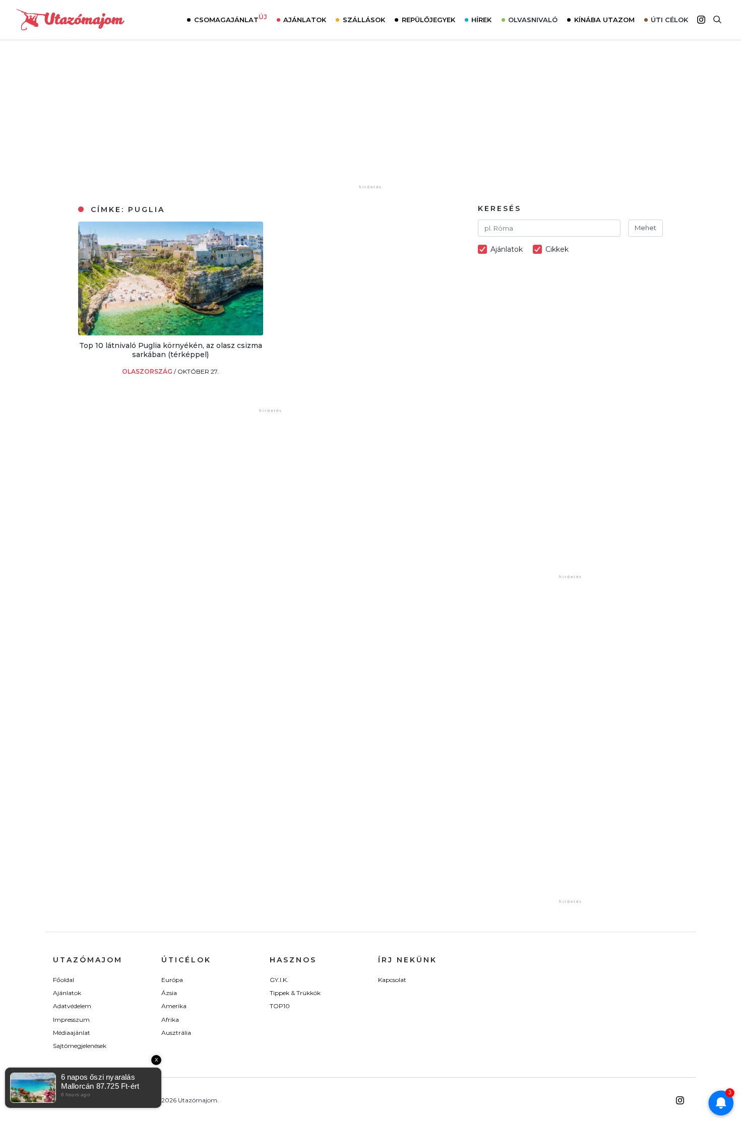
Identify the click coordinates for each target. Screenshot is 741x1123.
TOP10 (280, 1006)
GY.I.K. (279, 980)
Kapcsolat (392, 980)
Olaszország (148, 371)
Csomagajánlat (230, 18)
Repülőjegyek (428, 20)
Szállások (364, 20)
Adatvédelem (72, 1006)
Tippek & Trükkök (295, 993)
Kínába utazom (604, 20)
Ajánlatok (304, 20)
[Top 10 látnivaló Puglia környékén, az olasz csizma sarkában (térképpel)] (170, 332)
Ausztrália (176, 1032)
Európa (172, 980)
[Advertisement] (370, 119)
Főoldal (63, 980)
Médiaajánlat (71, 1032)
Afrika (170, 1019)
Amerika (174, 1006)
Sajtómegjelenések (79, 1045)
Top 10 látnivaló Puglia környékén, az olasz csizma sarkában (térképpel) (170, 350)
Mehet (645, 228)
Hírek (481, 20)
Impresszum (71, 1019)
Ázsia (169, 993)
